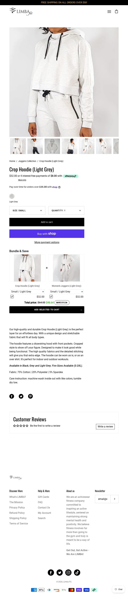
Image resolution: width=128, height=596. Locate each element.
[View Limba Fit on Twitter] (60, 572)
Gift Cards (43, 496)
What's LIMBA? (17, 496)
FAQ (40, 502)
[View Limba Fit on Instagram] (68, 572)
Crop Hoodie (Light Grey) (27, 286)
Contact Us (44, 507)
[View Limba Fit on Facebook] (51, 572)
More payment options (46, 242)
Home (12, 161)
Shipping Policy (18, 518)
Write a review (105, 426)
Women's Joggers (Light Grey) (66, 286)
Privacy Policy (17, 507)
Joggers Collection (27, 161)
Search (42, 518)
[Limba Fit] (21, 12)
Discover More (16, 490)
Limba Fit (67, 582)
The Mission (16, 502)
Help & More (44, 490)
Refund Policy (17, 512)
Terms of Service (18, 523)
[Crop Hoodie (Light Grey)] (18, 146)
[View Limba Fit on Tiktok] (77, 572)
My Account (44, 512)
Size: (19, 210)
